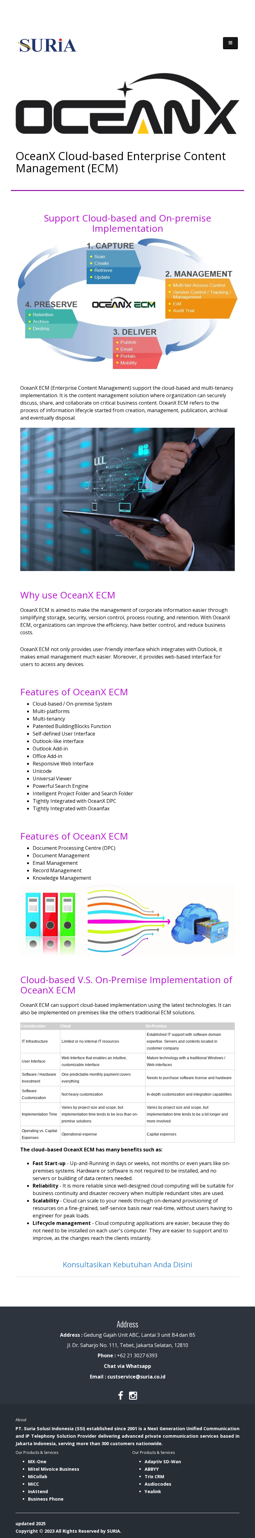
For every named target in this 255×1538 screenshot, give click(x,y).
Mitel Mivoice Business (53, 1469)
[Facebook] (120, 1395)
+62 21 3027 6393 (137, 1355)
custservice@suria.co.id (136, 1376)
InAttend (38, 1491)
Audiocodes (158, 1484)
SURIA (113, 1531)
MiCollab (37, 1476)
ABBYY (152, 1469)
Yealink (153, 1491)
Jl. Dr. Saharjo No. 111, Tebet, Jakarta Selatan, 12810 (127, 1345)
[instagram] (133, 1395)
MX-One (37, 1461)
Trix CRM (154, 1476)
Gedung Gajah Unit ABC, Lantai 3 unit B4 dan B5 (127, 1334)
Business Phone (45, 1499)
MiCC (33, 1484)
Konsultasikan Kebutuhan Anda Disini (127, 1264)
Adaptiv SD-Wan (163, 1461)
